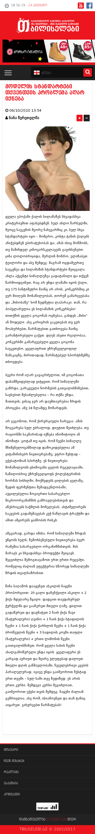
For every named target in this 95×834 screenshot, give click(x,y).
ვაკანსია (11, 783)
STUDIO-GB (56, 819)
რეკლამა (11, 772)
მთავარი (11, 750)
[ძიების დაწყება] (87, 72)
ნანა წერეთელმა (24, 118)
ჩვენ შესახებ (14, 761)
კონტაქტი (12, 794)
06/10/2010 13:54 (25, 110)
